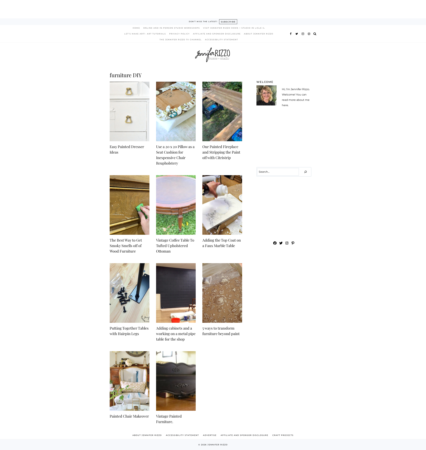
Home (136, 28)
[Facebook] (290, 33)
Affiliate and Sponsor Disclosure (217, 34)
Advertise (209, 435)
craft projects (283, 435)
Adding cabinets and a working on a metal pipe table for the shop (176, 334)
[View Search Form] (314, 33)
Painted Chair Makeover (129, 416)
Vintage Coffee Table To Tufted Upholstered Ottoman (175, 246)
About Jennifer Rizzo (258, 34)
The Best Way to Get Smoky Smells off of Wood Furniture (126, 246)
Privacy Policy (179, 34)
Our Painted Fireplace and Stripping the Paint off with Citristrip (221, 152)
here (285, 105)
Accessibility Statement (221, 39)
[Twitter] (296, 33)
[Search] (306, 172)
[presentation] (129, 111)
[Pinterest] (309, 33)
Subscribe (228, 21)
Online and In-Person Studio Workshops (171, 28)
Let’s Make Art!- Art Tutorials (145, 34)
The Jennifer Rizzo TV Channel (181, 39)
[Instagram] (303, 33)
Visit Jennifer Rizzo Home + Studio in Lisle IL (234, 28)
